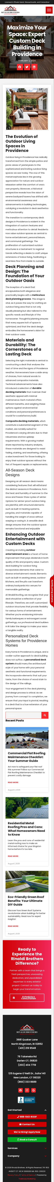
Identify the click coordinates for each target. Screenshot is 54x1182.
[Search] (27, 715)
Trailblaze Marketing (27, 1179)
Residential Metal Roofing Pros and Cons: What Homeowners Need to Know (26, 829)
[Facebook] (20, 1090)
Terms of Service (28, 1175)
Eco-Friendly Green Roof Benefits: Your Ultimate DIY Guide (26, 901)
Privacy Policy (13, 1175)
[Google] (33, 1090)
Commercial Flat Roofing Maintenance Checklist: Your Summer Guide (26, 757)
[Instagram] (27, 1090)
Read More (13, 782)
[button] (20, 67)
